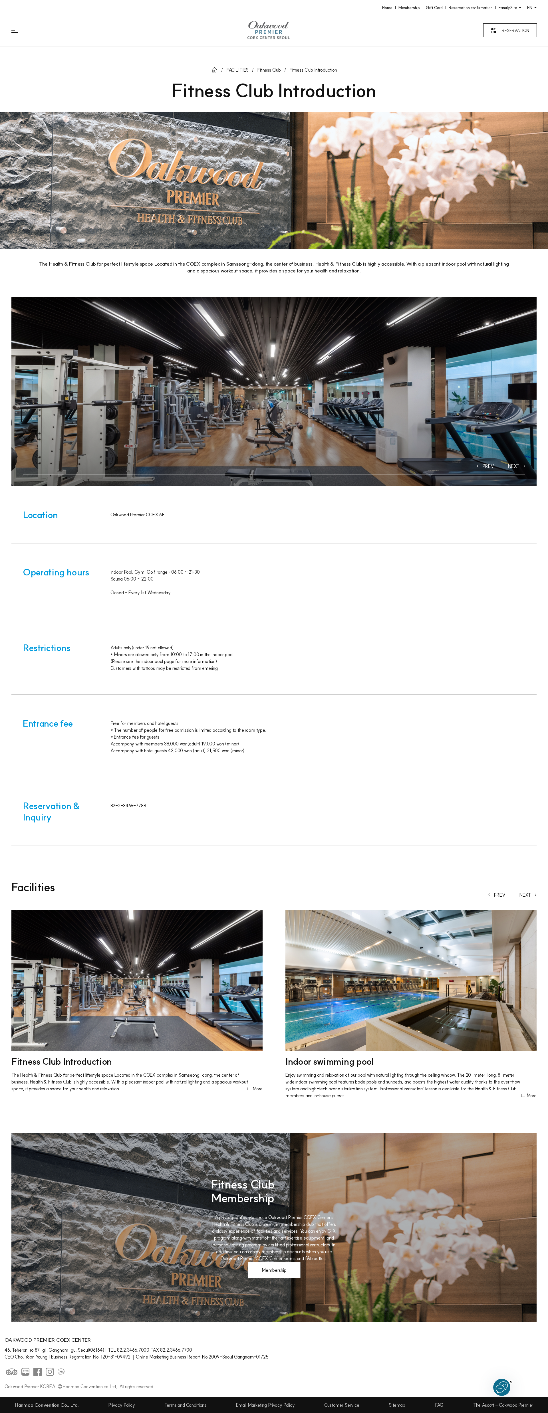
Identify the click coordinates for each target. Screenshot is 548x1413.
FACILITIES (237, 70)
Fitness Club (269, 70)
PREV (487, 466)
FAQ (439, 1405)
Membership (409, 7)
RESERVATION (515, 30)
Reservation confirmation (471, 7)
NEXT (514, 466)
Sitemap (397, 1405)
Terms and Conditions (185, 1405)
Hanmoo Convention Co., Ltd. (47, 1405)
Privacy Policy (121, 1405)
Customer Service (341, 1405)
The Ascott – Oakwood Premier (503, 1405)
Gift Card (434, 7)
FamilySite (508, 8)
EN (530, 8)
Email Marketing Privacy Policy (265, 1405)
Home (387, 7)
